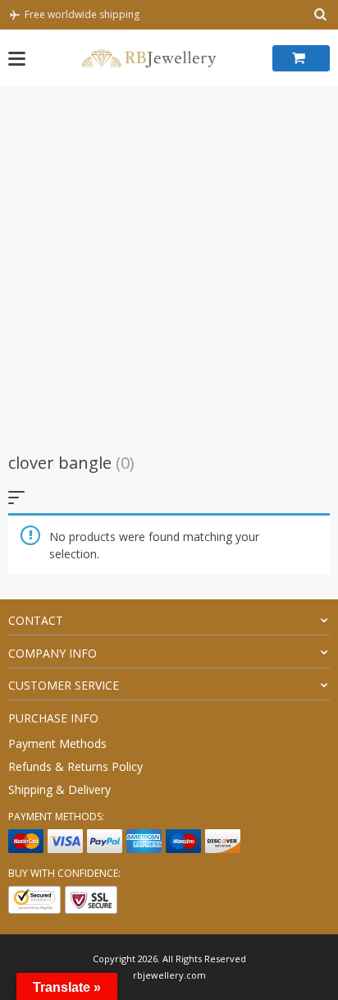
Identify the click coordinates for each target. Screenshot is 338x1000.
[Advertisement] (169, 264)
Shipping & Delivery (59, 789)
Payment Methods (57, 743)
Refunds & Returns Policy (75, 766)
